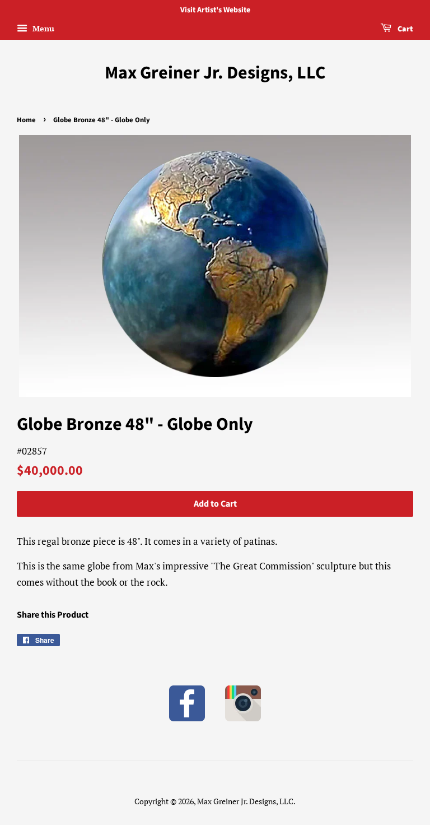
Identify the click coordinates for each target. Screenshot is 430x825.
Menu (42, 28)
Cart (404, 29)
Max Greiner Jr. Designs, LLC (215, 73)
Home (26, 120)
